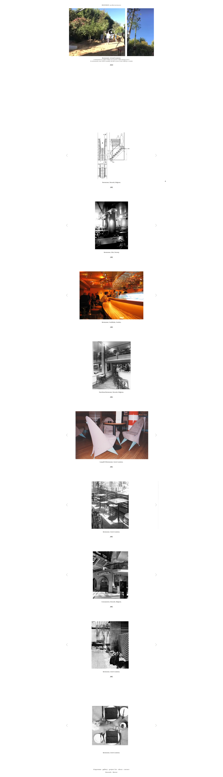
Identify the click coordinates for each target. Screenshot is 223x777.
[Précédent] (67, 155)
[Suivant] (156, 155)
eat (116, 59)
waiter (131, 61)
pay (125, 59)
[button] (127, 769)
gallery (105, 769)
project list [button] (113, 769)
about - (121, 769)
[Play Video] (111, 32)
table (124, 61)
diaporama (97, 769)
